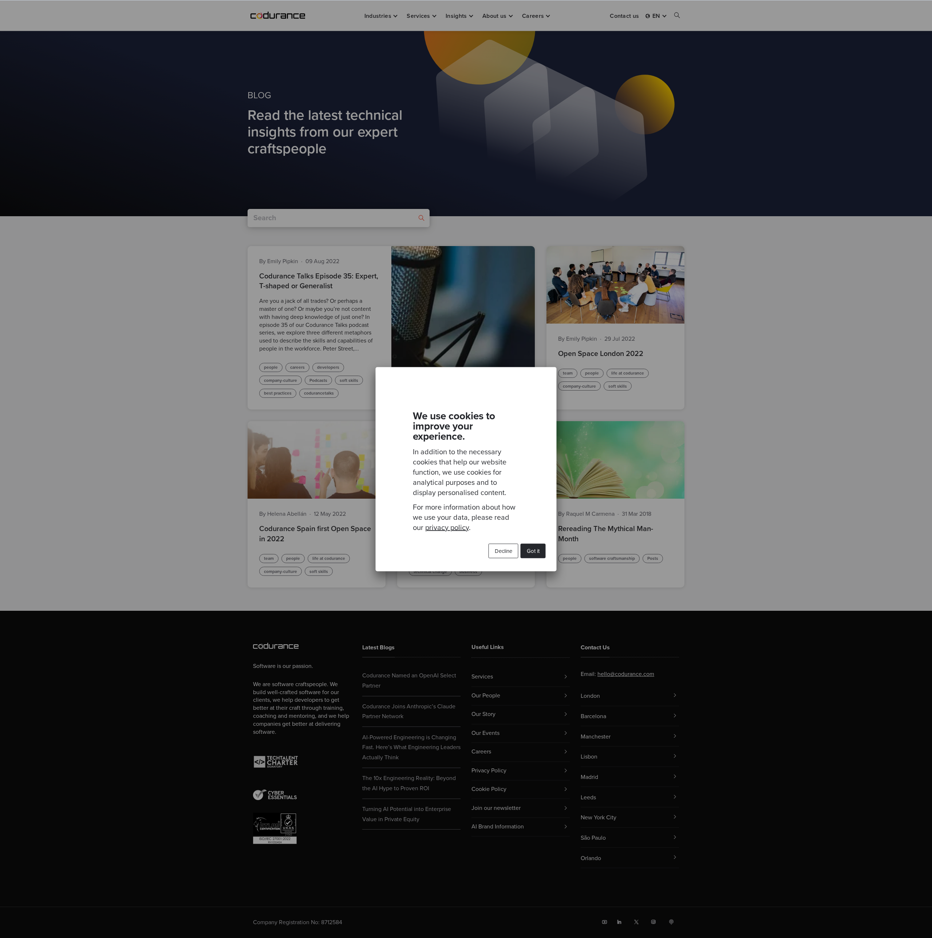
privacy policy (447, 527)
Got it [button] (533, 550)
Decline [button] (503, 550)
